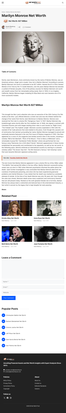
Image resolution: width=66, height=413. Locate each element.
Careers (37, 389)
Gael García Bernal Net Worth (15, 339)
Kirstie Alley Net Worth (10, 218)
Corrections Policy (9, 386)
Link (24, 27)
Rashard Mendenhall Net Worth (16, 321)
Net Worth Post (35, 406)
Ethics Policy (7, 380)
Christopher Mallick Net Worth (16, 315)
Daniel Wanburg (10, 26)
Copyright (6, 389)
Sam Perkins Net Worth (13, 346)
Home (3, 12)
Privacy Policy (7, 383)
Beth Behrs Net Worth (10, 244)
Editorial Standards (40, 386)
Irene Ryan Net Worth (42, 218)
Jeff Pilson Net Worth (13, 333)
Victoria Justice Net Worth (14, 327)
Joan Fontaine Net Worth (43, 244)
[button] (62, 2)
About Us (37, 380)
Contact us (38, 383)
